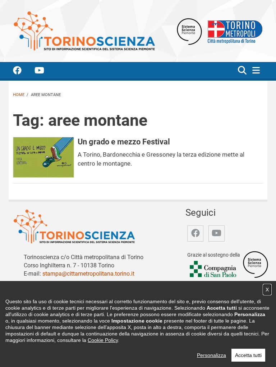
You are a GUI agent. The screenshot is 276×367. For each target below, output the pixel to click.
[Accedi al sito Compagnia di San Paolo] (213, 269)
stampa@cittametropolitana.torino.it (88, 273)
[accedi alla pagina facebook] (23, 71)
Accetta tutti (248, 355)
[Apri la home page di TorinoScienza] (84, 30)
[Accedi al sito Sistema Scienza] (255, 264)
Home (18, 94)
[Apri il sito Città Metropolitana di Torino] (233, 31)
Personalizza (211, 355)
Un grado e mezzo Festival (124, 141)
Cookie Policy (103, 340)
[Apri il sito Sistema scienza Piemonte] (189, 31)
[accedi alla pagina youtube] (45, 71)
